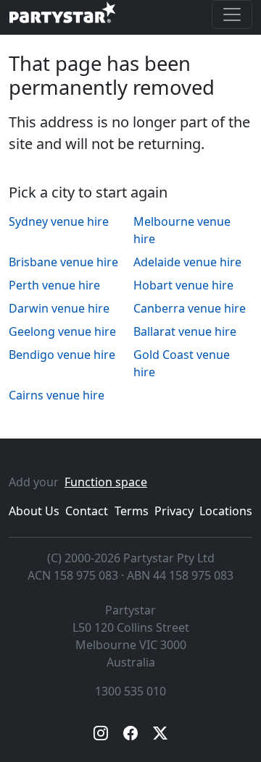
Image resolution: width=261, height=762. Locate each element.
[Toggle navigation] (232, 14)
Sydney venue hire (59, 221)
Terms (132, 511)
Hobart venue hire (183, 285)
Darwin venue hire (59, 308)
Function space (106, 482)
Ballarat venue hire (184, 331)
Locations (225, 511)
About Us (34, 511)
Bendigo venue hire (62, 355)
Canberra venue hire (189, 308)
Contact (86, 511)
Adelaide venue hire (187, 262)
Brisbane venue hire (63, 262)
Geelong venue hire (62, 331)
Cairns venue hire (56, 395)
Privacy (174, 511)
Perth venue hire (54, 285)
